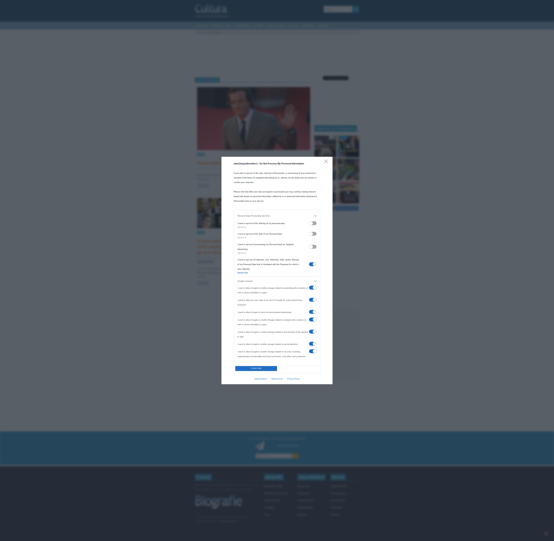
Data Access (277, 379)
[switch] (313, 223)
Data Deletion (260, 379)
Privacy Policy (293, 379)
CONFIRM (256, 368)
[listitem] (277, 215)
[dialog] (277, 270)
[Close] (327, 162)
